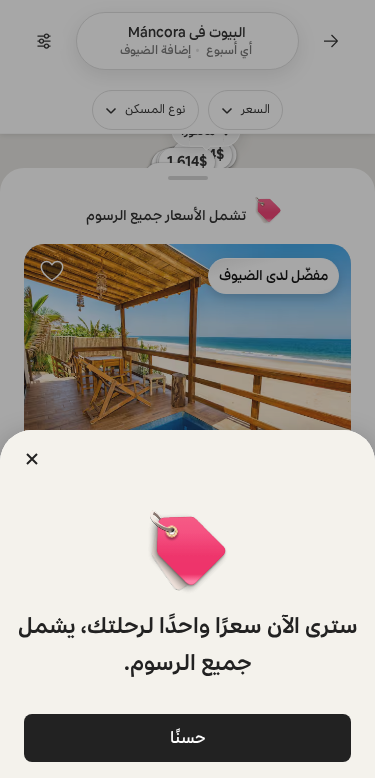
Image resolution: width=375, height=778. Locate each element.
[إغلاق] (32, 459)
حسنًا (188, 737)
